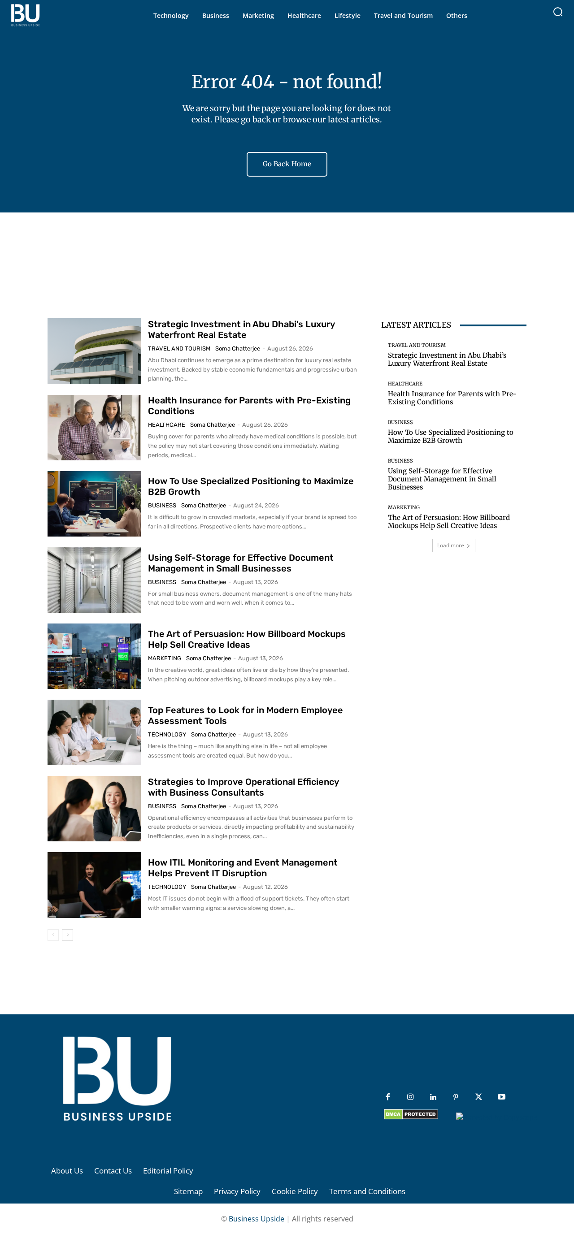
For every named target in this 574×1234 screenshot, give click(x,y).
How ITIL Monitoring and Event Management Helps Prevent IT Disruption (243, 868)
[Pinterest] (456, 1097)
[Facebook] (387, 1097)
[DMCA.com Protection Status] (411, 1117)
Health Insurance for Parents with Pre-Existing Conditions (452, 398)
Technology (167, 734)
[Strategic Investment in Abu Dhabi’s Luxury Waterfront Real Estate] (94, 351)
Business (162, 505)
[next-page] (67, 935)
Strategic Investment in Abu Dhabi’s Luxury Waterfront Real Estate (241, 329)
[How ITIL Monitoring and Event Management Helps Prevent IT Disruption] (94, 885)
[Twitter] (479, 1097)
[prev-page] (53, 935)
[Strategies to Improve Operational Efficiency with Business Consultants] (94, 808)
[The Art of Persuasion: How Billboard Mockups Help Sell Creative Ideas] (94, 656)
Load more (450, 545)
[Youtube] (501, 1097)
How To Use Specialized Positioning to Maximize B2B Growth (450, 436)
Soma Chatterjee (237, 348)
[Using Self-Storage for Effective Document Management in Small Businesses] (94, 580)
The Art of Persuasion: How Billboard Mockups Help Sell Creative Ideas (247, 639)
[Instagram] (410, 1097)
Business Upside (256, 1219)
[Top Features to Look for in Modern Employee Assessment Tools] (94, 732)
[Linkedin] (433, 1097)
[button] (557, 11)
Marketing (164, 658)
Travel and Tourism (179, 348)
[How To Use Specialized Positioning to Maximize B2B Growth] (94, 504)
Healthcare (166, 425)
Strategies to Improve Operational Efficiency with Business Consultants (243, 787)
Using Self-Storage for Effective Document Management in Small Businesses (241, 563)
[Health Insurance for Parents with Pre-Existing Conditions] (94, 427)
